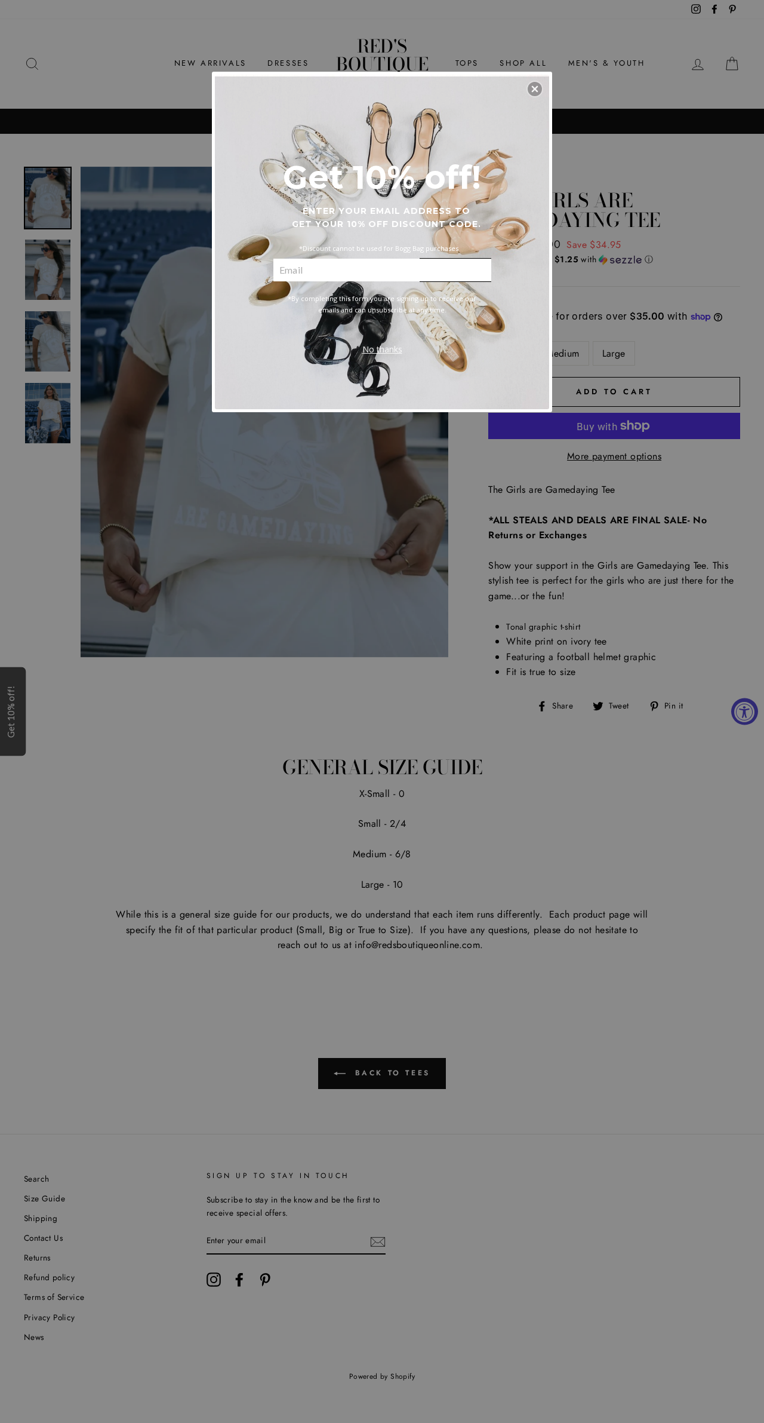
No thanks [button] (382, 349)
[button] (535, 89)
